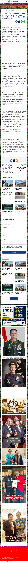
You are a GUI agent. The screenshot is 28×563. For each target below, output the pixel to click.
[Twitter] (14, 160)
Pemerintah (4, 22)
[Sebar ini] (16, 21)
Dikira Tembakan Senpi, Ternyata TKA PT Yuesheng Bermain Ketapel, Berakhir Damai (20, 200)
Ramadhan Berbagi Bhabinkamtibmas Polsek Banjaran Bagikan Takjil (21, 167)
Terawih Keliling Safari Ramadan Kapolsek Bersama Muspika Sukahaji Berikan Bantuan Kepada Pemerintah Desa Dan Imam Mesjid (7, 169)
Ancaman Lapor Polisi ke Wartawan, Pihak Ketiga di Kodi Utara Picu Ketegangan (7, 212)
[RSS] (17, 160)
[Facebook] (11, 160)
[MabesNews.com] (14, 1)
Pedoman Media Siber (6, 557)
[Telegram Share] (22, 21)
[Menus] (2, 1)
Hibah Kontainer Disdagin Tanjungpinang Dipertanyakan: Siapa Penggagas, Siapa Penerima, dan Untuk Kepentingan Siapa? (20, 189)
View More (14, 299)
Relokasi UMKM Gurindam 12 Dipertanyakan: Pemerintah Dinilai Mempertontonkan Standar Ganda (6, 189)
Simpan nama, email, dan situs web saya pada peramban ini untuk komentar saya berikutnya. (12, 248)
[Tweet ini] (19, 21)
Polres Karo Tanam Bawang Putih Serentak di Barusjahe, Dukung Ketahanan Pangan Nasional (19, 212)
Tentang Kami (4, 558)
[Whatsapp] (24, 21)
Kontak (11, 558)
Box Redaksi (16, 557)
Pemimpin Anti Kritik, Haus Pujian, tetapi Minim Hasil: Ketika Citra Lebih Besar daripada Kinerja (7, 193)
